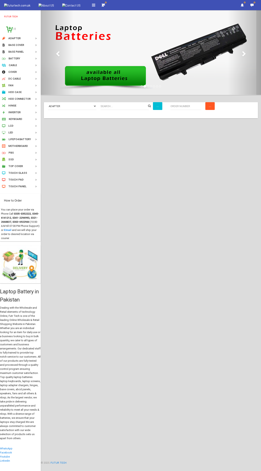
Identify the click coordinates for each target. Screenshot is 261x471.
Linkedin (5, 460)
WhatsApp (6, 448)
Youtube (5, 456)
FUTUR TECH (58, 462)
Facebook (6, 452)
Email (7, 230)
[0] (14, 29)
